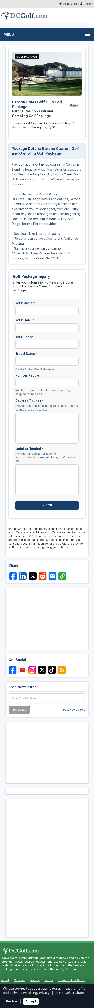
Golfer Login (70, 3)
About (5, 980)
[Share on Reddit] (42, 576)
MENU (8, 34)
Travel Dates (26, 353)
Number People (28, 375)
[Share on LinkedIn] (23, 576)
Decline (12, 1001)
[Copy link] (62, 576)
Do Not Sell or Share (71, 980)
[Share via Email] (52, 576)
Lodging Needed (29, 448)
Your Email (24, 320)
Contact (19, 980)
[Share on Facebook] (13, 576)
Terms (48, 980)
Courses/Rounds (29, 401)
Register (88, 3)
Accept (30, 1001)
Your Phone (25, 337)
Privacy (35, 980)
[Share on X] (33, 576)
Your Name (25, 303)
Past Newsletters (74, 709)
